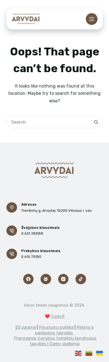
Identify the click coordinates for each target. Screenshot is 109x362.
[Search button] (96, 122)
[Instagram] (63, 279)
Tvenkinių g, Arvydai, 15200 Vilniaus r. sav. (56, 210)
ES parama (25, 327)
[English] (78, 353)
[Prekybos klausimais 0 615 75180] (11, 254)
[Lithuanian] (89, 353)
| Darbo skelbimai (64, 343)
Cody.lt (58, 316)
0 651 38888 (32, 233)
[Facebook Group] (46, 279)
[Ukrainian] (99, 353)
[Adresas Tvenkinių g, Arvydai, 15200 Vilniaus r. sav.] (11, 207)
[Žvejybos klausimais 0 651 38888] (11, 230)
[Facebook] (28, 279)
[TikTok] (80, 279)
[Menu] (92, 19)
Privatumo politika (56, 327)
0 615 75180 (31, 257)
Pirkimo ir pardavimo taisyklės (64, 330)
